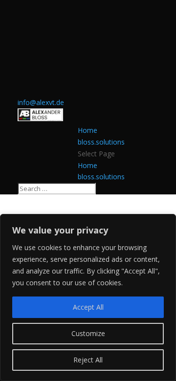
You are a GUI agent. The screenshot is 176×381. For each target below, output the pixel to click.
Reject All (88, 359)
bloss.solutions (101, 142)
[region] (88, 297)
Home (87, 130)
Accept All (88, 307)
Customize (88, 333)
